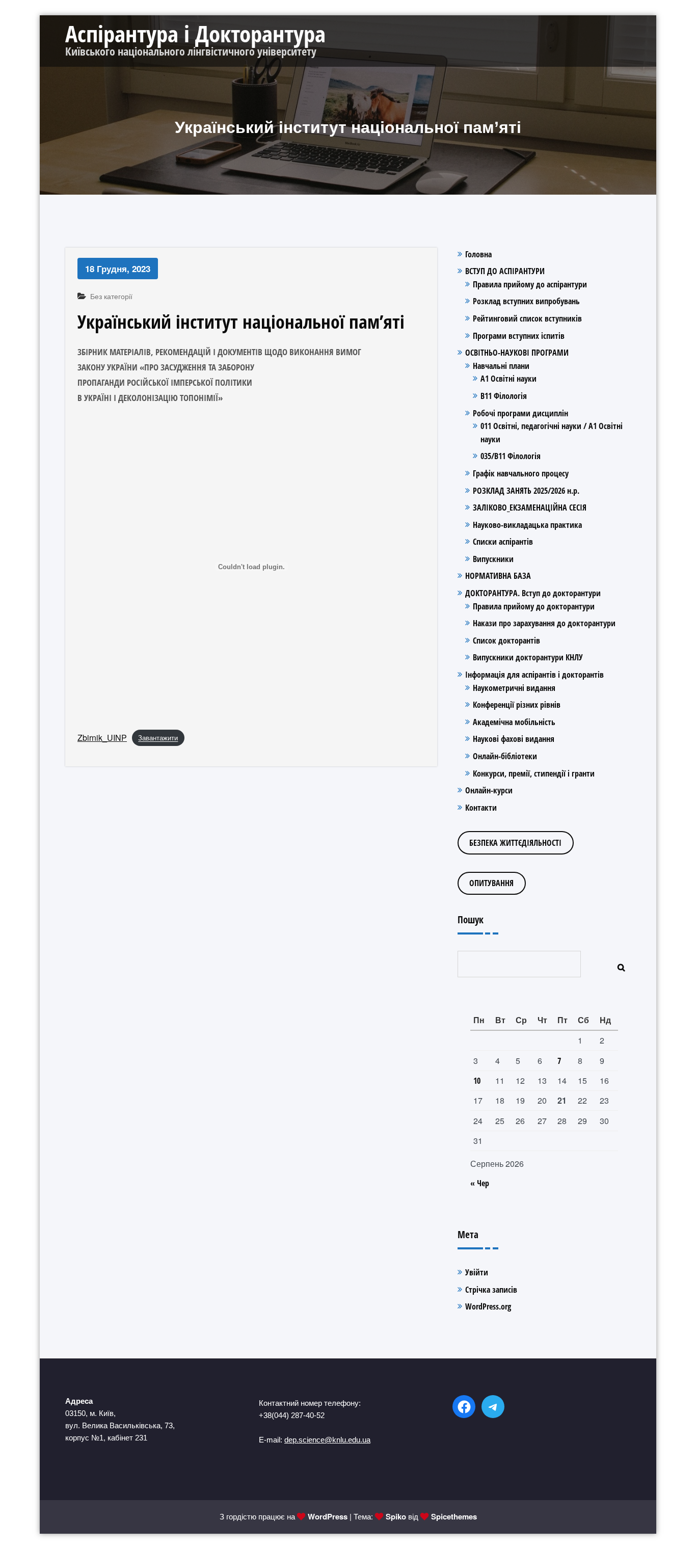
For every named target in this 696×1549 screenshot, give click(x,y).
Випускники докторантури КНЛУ (528, 657)
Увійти (476, 1272)
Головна (478, 254)
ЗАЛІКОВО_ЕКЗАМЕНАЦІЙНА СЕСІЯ (529, 507)
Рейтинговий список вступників (527, 318)
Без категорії (111, 296)
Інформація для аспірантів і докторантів (534, 674)
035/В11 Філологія (510, 456)
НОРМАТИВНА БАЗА (498, 575)
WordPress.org (488, 1306)
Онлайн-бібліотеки (505, 756)
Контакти (481, 807)
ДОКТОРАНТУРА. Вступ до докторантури (533, 593)
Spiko (396, 1516)
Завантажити (158, 738)
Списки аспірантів (503, 541)
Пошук (471, 919)
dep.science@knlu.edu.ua (327, 1439)
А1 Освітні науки (508, 378)
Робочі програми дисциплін (520, 413)
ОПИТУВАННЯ (491, 883)
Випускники (493, 559)
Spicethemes (454, 1516)
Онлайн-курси (489, 790)
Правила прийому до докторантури (534, 606)
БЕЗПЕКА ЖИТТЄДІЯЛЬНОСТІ (515, 842)
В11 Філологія (503, 396)
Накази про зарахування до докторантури (544, 623)
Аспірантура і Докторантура (195, 33)
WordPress (327, 1516)
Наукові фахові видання (513, 738)
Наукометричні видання (514, 687)
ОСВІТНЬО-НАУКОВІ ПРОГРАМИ (517, 352)
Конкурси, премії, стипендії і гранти (534, 773)
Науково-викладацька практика (527, 524)
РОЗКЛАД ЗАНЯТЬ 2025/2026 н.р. (526, 490)
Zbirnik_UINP (102, 737)
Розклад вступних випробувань (526, 301)
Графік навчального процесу (521, 473)
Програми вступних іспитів (519, 335)
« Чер (479, 1183)
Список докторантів (506, 640)
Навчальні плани (501, 365)
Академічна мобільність (514, 722)
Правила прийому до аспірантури (530, 284)
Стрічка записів (491, 1289)
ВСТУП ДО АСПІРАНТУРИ (505, 271)
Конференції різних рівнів (516, 704)
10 (476, 1080)
